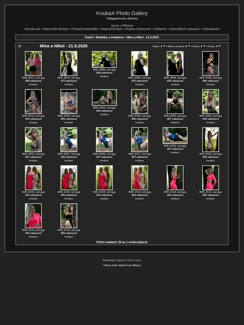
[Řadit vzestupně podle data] (201, 46)
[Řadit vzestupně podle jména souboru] (186, 46)
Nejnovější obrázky (55, 29)
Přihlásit (127, 25)
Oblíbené (160, 29)
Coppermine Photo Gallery (128, 260)
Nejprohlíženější (111, 29)
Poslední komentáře (84, 29)
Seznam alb (32, 29)
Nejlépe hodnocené (138, 29)
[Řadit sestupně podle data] (204, 46)
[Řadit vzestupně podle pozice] (217, 46)
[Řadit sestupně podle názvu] (164, 46)
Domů (115, 25)
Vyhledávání (211, 29)
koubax (33, 84)
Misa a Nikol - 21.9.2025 (143, 37)
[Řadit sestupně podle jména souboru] (189, 46)
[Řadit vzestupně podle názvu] (161, 46)
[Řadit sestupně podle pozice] (220, 46)
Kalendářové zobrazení (185, 29)
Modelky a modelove (110, 37)
